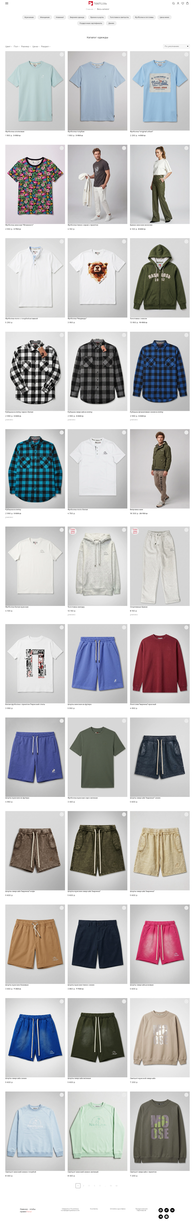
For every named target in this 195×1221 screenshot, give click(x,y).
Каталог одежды (97, 37)
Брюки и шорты (97, 17)
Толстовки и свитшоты (119, 17)
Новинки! (60, 17)
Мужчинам (29, 17)
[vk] (172, 1212)
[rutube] (166, 1212)
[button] (173, 3)
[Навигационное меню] (6, 3)
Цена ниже (164, 17)
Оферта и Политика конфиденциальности (70, 1209)
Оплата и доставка (117, 1209)
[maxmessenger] (161, 1212)
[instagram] (166, 1218)
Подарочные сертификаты (91, 23)
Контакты (94, 1209)
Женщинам (45, 17)
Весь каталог (103, 9)
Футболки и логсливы (144, 17)
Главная (89, 9)
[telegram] (161, 1218)
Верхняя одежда (77, 17)
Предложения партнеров (141, 1209)
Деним (111, 23)
